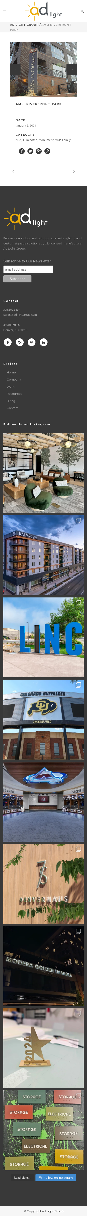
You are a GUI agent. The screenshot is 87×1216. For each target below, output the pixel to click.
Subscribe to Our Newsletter (27, 261)
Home (11, 372)
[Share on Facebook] (22, 151)
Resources (14, 393)
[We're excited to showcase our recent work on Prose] (43, 473)
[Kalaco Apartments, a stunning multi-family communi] (43, 555)
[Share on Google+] (39, 151)
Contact (13, 408)
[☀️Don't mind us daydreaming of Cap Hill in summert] (43, 884)
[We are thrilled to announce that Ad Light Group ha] (43, 1048)
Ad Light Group (24, 24)
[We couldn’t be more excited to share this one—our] (43, 802)
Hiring (11, 401)
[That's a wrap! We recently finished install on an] (43, 966)
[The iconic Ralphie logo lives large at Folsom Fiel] (43, 720)
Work (10, 386)
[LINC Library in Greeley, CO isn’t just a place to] (43, 637)
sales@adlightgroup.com (20, 315)
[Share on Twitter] (30, 151)
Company (14, 379)
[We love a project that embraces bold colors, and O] (43, 1130)
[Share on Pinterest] (47, 151)
